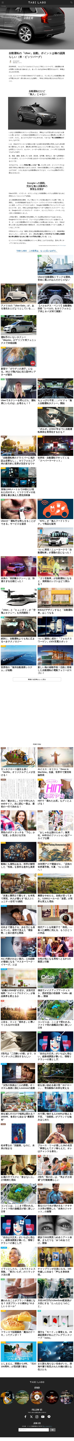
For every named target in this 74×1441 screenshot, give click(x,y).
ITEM (39, 588)
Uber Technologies (62, 245)
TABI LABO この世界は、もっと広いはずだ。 (37, 251)
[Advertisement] (37, 715)
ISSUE (39, 255)
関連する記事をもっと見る (37, 679)
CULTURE (3, 284)
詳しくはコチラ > (47, 1426)
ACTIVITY (3, 347)
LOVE (2, 811)
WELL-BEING (4, 906)
